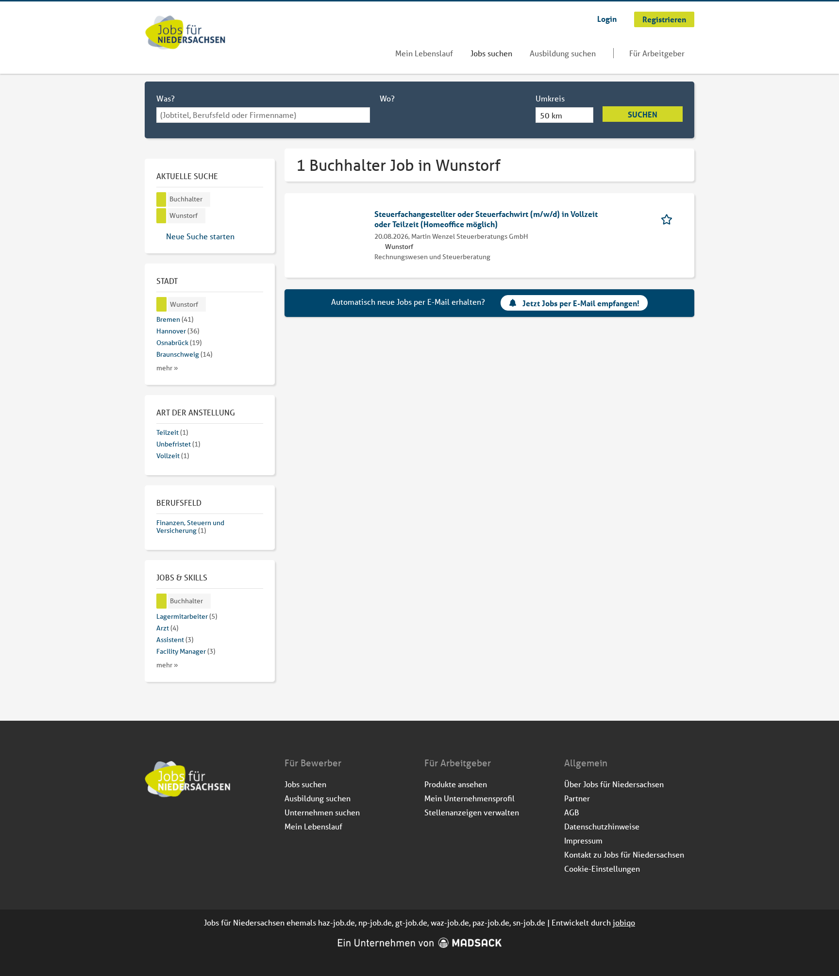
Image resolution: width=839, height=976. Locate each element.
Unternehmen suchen (322, 812)
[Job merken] (670, 219)
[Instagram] (169, 823)
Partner (577, 798)
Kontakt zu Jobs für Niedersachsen (624, 854)
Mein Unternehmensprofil (469, 798)
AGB (571, 812)
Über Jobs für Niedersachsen (614, 784)
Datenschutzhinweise (601, 826)
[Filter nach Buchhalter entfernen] (161, 601)
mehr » (167, 368)
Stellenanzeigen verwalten (471, 812)
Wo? (387, 98)
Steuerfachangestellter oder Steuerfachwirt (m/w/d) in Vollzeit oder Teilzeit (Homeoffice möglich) (486, 219)
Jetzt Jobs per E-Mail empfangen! (580, 303)
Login (607, 19)
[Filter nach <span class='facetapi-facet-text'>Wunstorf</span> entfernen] (161, 215)
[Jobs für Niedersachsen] (185, 33)
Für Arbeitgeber (657, 53)
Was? (165, 98)
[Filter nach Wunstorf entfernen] (161, 304)
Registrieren (664, 19)
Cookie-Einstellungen (602, 868)
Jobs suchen (491, 53)
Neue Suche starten (200, 236)
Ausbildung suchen (563, 53)
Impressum (583, 840)
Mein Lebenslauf (424, 53)
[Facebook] (153, 823)
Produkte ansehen (455, 784)
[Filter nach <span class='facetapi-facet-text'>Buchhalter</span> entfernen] (161, 199)
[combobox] (263, 115)
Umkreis (550, 98)
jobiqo (624, 922)
